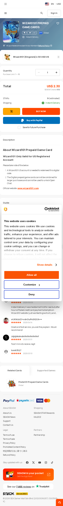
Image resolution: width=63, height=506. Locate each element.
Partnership (39, 435)
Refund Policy (9, 455)
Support (6, 421)
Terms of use (8, 435)
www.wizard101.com (28, 188)
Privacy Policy (9, 443)
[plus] (56, 72)
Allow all (32, 274)
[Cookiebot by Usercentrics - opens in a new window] (45, 209)
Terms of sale (9, 439)
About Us (7, 413)
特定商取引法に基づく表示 (15, 451)
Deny (32, 294)
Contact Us (8, 425)
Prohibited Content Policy (14, 447)
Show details (44, 264)
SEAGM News (9, 417)
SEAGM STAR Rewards (44, 413)
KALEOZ (37, 417)
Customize (29, 284)
